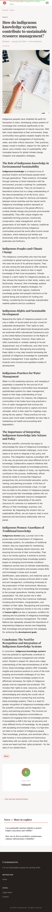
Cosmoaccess (10, 862)
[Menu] (47, 3)
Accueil (5, 10)
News (12, 10)
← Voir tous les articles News (15, 799)
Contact (5, 897)
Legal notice (7, 892)
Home (4, 879)
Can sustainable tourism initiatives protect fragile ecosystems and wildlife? (23, 829)
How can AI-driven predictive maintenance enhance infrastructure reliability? (23, 837)
